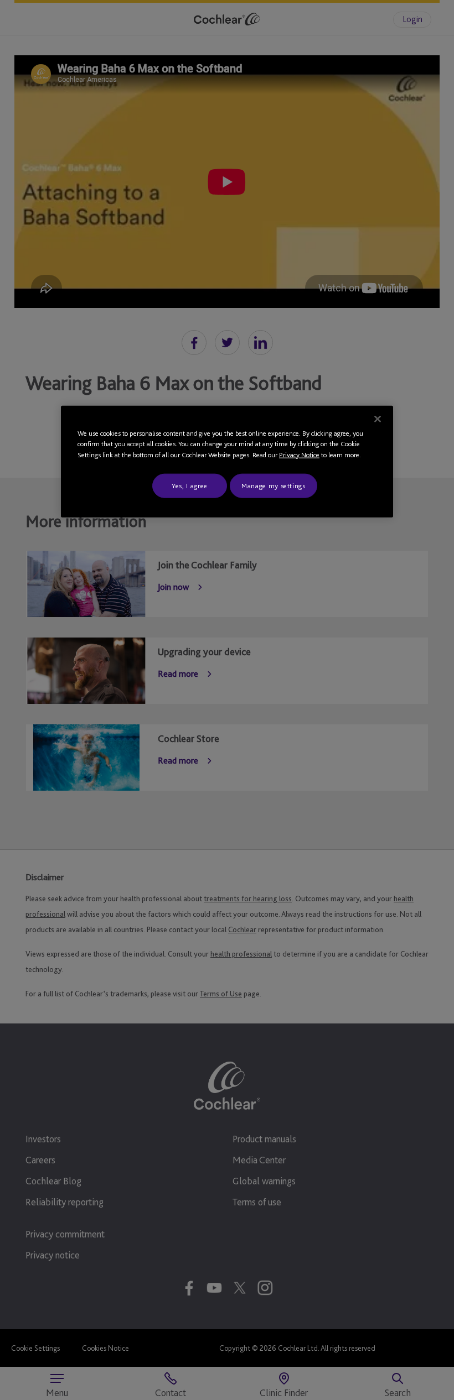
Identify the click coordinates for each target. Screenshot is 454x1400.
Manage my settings (273, 486)
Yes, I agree (190, 486)
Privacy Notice (299, 454)
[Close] (377, 418)
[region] (227, 461)
